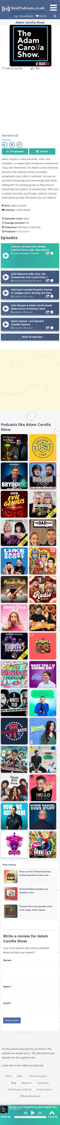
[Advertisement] (30, 102)
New (19, 1076)
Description (9, 135)
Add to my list (14, 68)
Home (8, 1076)
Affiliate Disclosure (30, 1096)
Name (7, 986)
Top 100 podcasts (23, 16)
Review (7, 960)
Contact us (43, 1082)
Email (7, 1003)
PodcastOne (23, 231)
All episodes (16, 151)
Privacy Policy (44, 1089)
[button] (54, 6)
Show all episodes (32, 336)
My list (42, 16)
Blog (13, 1082)
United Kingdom (38, 1076)
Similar (43, 151)
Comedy (6, 139)
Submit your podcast (20, 1089)
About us (27, 1082)
